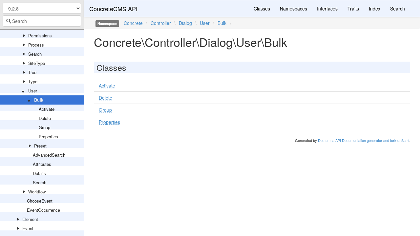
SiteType (36, 63)
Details (39, 173)
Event (27, 228)
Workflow (37, 191)
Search (35, 54)
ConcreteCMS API (113, 8)
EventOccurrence (43, 210)
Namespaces (293, 8)
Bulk (38, 100)
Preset (40, 146)
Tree (32, 72)
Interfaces (327, 8)
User (32, 91)
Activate (46, 109)
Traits (353, 8)
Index (374, 8)
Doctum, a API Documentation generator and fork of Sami (363, 140)
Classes (262, 8)
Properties (48, 136)
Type (32, 81)
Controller (161, 23)
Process (36, 45)
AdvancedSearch (49, 155)
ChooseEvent (39, 201)
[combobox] (42, 21)
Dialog (185, 23)
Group (44, 127)
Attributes (42, 164)
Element (30, 219)
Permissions (40, 35)
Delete (45, 118)
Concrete (133, 23)
